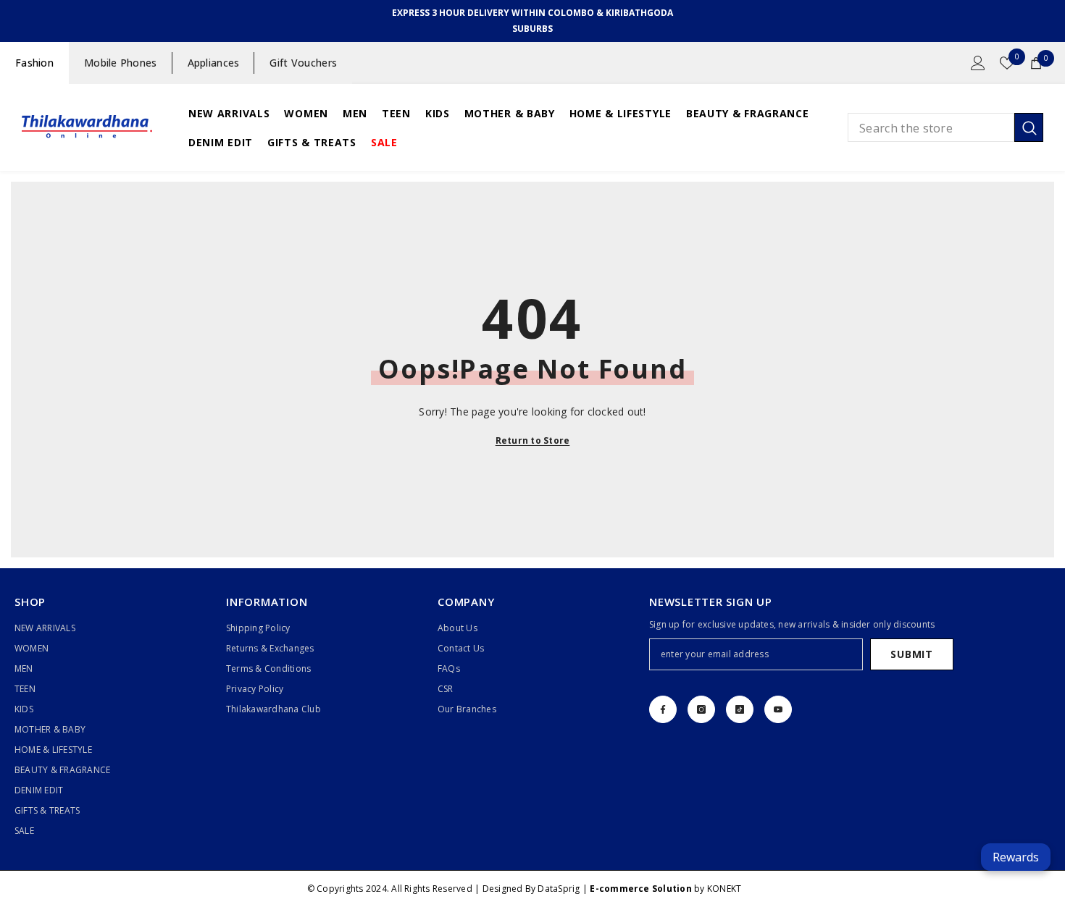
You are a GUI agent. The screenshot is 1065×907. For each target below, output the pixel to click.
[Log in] (978, 63)
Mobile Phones (120, 62)
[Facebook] (663, 709)
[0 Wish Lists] (1007, 63)
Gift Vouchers (303, 62)
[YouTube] (778, 709)
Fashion (34, 62)
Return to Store (533, 440)
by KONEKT (665, 888)
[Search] (945, 127)
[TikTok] (739, 709)
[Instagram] (701, 709)
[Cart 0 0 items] (1036, 63)
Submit (911, 654)
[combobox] (931, 127)
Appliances (214, 62)
